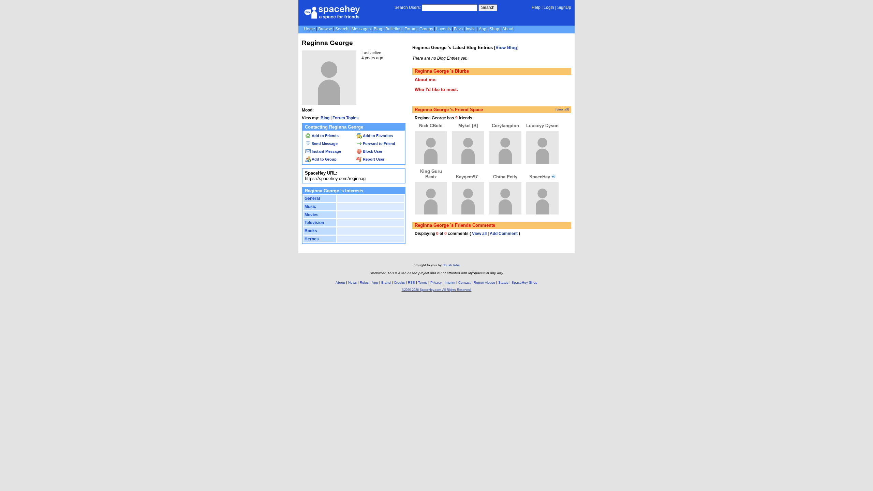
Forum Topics (345, 118)
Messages (361, 29)
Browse (325, 29)
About (507, 29)
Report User (373, 159)
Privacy (436, 282)
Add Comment (504, 233)
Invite (471, 29)
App (482, 29)
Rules (364, 282)
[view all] (562, 109)
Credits (399, 282)
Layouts (443, 29)
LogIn (549, 7)
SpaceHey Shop (524, 282)
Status (503, 282)
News (352, 282)
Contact (464, 282)
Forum (410, 29)
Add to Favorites (377, 136)
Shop (494, 29)
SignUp (564, 7)
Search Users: (408, 7)
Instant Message (326, 151)
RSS (411, 282)
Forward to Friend (378, 144)
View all (479, 233)
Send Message (324, 144)
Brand (386, 282)
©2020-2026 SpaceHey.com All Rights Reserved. (437, 290)
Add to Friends (325, 136)
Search (487, 7)
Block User (372, 151)
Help (536, 7)
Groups (426, 29)
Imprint (450, 282)
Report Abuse (484, 282)
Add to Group (324, 159)
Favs (458, 29)
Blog (378, 29)
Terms (422, 282)
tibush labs (451, 265)
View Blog (506, 47)
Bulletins (393, 29)
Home (309, 29)
